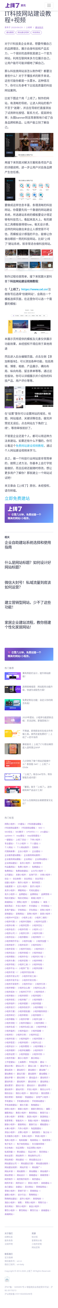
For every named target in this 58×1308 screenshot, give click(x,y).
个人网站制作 (23, 847)
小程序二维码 (41, 917)
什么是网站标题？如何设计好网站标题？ (28, 565)
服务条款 (9, 1240)
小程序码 (9, 1034)
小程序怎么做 (24, 987)
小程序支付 (10, 1007)
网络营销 (45, 1175)
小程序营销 (38, 1038)
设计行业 (22, 1194)
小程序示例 (21, 1034)
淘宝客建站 (37, 1128)
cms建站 (44, 831)
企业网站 (28, 859)
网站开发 (25, 1167)
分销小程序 (46, 874)
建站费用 (43, 1085)
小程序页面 (10, 1058)
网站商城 (9, 1159)
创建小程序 (10, 882)
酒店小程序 (10, 1202)
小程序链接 (24, 1054)
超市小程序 (25, 1198)
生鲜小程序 (27, 1136)
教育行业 (45, 1112)
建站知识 (39, 27)
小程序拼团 (23, 995)
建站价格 (9, 1065)
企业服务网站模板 (13, 859)
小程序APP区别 (12, 917)
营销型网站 (42, 1186)
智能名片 (21, 1120)
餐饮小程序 (11, 1210)
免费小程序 (24, 866)
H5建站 (22, 824)
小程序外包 (23, 956)
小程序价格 (11, 925)
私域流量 (10, 1151)
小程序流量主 (25, 1023)
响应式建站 (10, 898)
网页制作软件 (23, 1179)
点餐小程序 (24, 1132)
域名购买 (9, 905)
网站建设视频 (23, 32)
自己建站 (9, 1186)
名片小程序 (11, 894)
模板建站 (45, 1124)
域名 (46, 902)
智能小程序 (34, 1120)
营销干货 (23, 1190)
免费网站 (9, 870)
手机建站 (10, 1101)
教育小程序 (21, 1112)
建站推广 (44, 1069)
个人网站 (10, 847)
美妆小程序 (34, 1183)
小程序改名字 (24, 1007)
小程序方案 (10, 1011)
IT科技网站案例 (12, 827)
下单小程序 (36, 839)
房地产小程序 (43, 1097)
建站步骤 (10, 1077)
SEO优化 (9, 831)
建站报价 (33, 1069)
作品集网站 (10, 866)
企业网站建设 (11, 863)
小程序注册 (38, 1019)
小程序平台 (11, 968)
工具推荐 (22, 1062)
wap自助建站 (34, 835)
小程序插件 (10, 1003)
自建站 (19, 1186)
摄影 (49, 1108)
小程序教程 (40, 1007)
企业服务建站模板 (13, 855)
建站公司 (21, 1065)
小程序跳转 (10, 1050)
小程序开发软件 (12, 983)
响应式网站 (23, 898)
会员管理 (38, 863)
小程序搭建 (37, 1003)
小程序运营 (11, 1054)
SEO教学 (20, 831)
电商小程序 (11, 1140)
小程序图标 (10, 956)
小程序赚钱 (39, 1046)
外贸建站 (34, 905)
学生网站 (34, 909)
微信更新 (46, 1093)
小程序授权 (37, 995)
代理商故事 (10, 851)
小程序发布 (37, 944)
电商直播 (23, 1140)
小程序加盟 (42, 941)
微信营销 (9, 1097)
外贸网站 (46, 905)
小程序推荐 (38, 999)
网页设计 (21, 1183)
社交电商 (9, 1147)
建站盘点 (34, 1077)
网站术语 (10, 1171)
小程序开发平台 (12, 980)
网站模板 (34, 1171)
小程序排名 (10, 999)
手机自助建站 (11, 1104)
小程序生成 (11, 1026)
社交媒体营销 (39, 1143)
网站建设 (22, 1159)
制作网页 (37, 882)
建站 (43, 1062)
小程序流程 (11, 1023)
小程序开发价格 (28, 972)
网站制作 (21, 1155)
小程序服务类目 (41, 1011)
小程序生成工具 (26, 1026)
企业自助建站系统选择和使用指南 (28, 545)
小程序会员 (10, 929)
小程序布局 (38, 964)
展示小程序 (23, 1058)
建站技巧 (21, 1069)
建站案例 (33, 1073)
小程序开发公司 (12, 976)
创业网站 (29, 878)
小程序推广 (24, 999)
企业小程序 (24, 851)
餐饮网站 (23, 1210)
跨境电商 (38, 1198)
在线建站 (36, 902)
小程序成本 (11, 991)
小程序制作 (38, 937)
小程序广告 (24, 968)
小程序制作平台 (12, 941)
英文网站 (29, 1186)
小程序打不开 (25, 991)
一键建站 (9, 839)
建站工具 (33, 1065)
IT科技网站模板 (29, 827)
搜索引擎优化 (38, 1108)
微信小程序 (22, 1093)
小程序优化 (38, 925)
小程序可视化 (25, 948)
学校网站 (22, 909)
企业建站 (37, 851)
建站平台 (45, 1065)
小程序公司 (11, 933)
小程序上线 (27, 917)
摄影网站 (9, 1112)
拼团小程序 (10, 1108)
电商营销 (47, 1140)
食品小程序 (35, 1206)
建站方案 (21, 1073)
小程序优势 (24, 925)
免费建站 (37, 866)
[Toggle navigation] (49, 5)
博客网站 (22, 890)
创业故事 (17, 878)
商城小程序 (37, 898)
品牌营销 (46, 894)
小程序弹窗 (10, 987)
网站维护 (45, 1171)
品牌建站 (23, 894)
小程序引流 (41, 983)
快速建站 (29, 1097)
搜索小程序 (23, 1108)
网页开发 (9, 1183)
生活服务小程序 (12, 1136)
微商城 (19, 1097)
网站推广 (37, 1167)
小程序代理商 (25, 921)
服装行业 (34, 1124)
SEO (41, 827)
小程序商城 (24, 952)
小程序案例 (37, 1015)
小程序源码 (40, 1023)
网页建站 (37, 1179)
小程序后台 (10, 952)
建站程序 (21, 1081)
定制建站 (9, 913)
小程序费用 (25, 1046)
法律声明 (9, 1244)
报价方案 (24, 1104)
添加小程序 (10, 1132)
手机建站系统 (23, 1101)
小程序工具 (24, 964)
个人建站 (35, 843)
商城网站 (10, 902)
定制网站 (20, 913)
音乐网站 (9, 1206)
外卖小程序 (21, 905)
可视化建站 (35, 890)
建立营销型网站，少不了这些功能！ (28, 605)
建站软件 (9, 1089)
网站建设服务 (43, 1163)
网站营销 (10, 1175)
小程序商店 (38, 952)
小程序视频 (23, 1042)
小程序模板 (11, 1019)
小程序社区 (35, 1034)
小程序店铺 (38, 968)
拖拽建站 (36, 1104)
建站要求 (9, 1085)
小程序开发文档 (29, 980)
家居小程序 (46, 913)
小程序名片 (40, 948)
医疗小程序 (36, 886)
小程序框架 (23, 1015)
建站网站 (45, 1081)
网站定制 (36, 1247)
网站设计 (22, 1175)
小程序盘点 (23, 1030)
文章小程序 (10, 1116)
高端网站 (9, 1214)
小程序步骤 (24, 1019)
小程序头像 (10, 960)
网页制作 (10, 1179)
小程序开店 (27, 983)
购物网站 (34, 1194)
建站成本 (10, 1069)
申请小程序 (41, 1136)
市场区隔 (34, 1062)
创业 (8, 878)
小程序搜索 (23, 1003)
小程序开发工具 (29, 976)
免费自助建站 (22, 870)
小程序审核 (38, 960)
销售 (20, 1202)
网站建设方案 (27, 1163)
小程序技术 (40, 991)
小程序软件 (39, 1050)
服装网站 (22, 1124)
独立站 (47, 1132)
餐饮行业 (35, 1210)
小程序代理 (11, 921)
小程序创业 (10, 937)
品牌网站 (35, 894)
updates (10, 835)
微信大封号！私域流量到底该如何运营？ (28, 585)
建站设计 (32, 1085)
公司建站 (9, 874)
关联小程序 (21, 874)
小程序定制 (24, 960)
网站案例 (22, 1171)
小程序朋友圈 (24, 1011)
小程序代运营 (41, 921)
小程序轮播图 (24, 1050)
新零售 (21, 1116)
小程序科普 (11, 1038)
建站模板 (44, 1073)
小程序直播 (37, 1030)
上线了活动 (22, 839)
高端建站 (46, 1210)
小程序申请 (42, 1026)
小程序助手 (10, 944)
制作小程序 (24, 882)
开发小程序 (33, 1089)
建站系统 (33, 1081)
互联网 (36, 847)
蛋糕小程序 (10, 1194)
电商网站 (35, 1140)
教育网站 (34, 1112)
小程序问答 (38, 1054)
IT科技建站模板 (35, 824)
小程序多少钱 (38, 956)
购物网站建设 (11, 1198)
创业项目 (40, 878)
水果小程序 (10, 1128)
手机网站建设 (39, 1101)
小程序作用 (24, 929)
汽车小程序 (23, 1128)
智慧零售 (9, 1120)
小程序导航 (10, 964)
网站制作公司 (35, 1155)
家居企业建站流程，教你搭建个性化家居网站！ (28, 624)
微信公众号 (46, 1089)
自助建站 (46, 1183)
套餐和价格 (37, 1240)
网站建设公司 (12, 1163)
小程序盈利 (10, 1030)
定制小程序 (46, 909)
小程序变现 (11, 948)
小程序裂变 (10, 1042)
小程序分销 (38, 933)
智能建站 (46, 1120)
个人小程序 (22, 843)
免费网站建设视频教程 (30, 446)
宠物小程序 (33, 913)
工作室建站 (10, 1062)
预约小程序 (21, 1206)
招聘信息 (9, 1236)
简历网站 (44, 1151)
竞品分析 (33, 1151)
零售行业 (43, 1202)
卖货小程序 (10, 890)
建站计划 (20, 1085)
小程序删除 (23, 937)
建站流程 (22, 1077)
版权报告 (37, 1132)
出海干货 (34, 874)
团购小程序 (10, 824)
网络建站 (34, 1175)
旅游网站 (45, 1116)
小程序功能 (28, 941)
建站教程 (10, 32)
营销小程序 (10, 1190)
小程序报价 (10, 995)
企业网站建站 (42, 859)
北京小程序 (22, 886)
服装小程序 (10, 1124)
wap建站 (21, 835)
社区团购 (20, 1147)
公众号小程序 (38, 870)
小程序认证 (37, 1042)
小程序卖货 (23, 944)
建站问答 (20, 1089)
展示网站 (36, 1058)
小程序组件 (24, 1038)
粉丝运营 (9, 1155)
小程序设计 (11, 1046)
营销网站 (35, 1190)
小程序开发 (11, 972)
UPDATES (32, 831)
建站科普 (10, 1081)
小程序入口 (38, 929)
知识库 (35, 1236)
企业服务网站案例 (32, 855)
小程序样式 (10, 1015)
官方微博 (9, 1257)
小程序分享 (24, 933)
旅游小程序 (33, 1116)
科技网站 (36, 32)
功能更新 (10, 886)
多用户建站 (10, 909)
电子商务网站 (23, 1143)
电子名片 (10, 1143)
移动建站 (21, 1151)
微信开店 (35, 1093)
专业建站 (9, 843)
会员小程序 (25, 863)
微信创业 (9, 1093)
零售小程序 (31, 1202)
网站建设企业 (36, 1159)
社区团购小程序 (35, 1147)
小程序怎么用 (40, 987)
